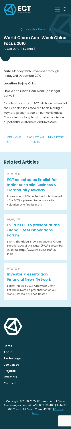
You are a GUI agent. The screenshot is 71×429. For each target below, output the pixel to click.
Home (8, 346)
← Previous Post (12, 139)
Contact (10, 383)
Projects (10, 371)
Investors (10, 377)
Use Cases (11, 365)
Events (28, 49)
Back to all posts (35, 139)
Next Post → (57, 137)
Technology (12, 358)
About (8, 352)
